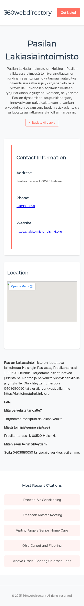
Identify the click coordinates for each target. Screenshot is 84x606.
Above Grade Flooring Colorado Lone (42, 561)
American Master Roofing (42, 515)
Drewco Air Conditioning (42, 500)
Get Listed (68, 13)
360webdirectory (28, 12)
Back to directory (42, 122)
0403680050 (26, 206)
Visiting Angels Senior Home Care (42, 530)
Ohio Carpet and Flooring (42, 545)
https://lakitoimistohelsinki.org (39, 231)
